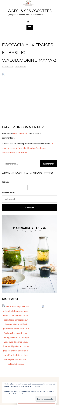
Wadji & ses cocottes (30, 11)
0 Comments (20, 67)
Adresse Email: (8, 192)
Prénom (5, 182)
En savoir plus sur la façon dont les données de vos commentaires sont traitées (27, 148)
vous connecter (20, 133)
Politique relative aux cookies (23, 394)
